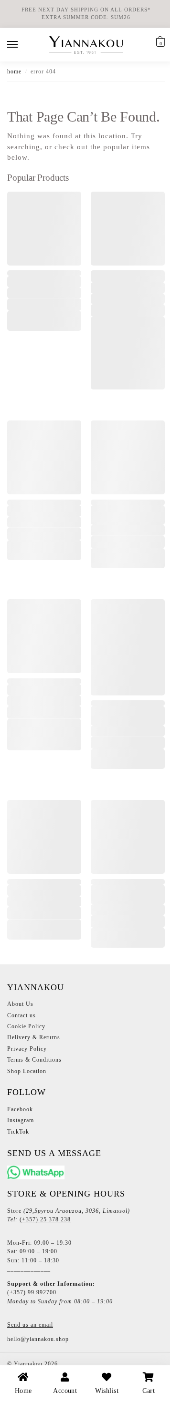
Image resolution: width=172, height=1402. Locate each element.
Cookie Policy (26, 1056)
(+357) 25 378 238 (45, 1249)
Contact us (21, 1045)
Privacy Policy (27, 1078)
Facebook (20, 1139)
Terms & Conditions (34, 1089)
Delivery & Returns (33, 1067)
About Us (20, 1033)
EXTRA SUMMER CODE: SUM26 (86, 17)
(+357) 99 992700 (31, 1322)
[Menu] (21, 45)
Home (14, 71)
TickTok (18, 1161)
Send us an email (30, 1354)
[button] (159, 43)
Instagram (20, 1149)
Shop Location (26, 1100)
